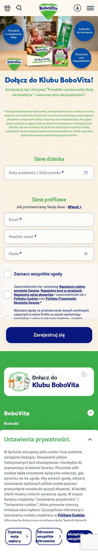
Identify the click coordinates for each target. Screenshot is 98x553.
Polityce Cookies (71, 515)
